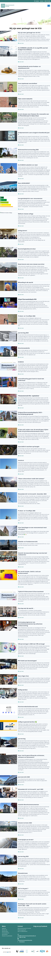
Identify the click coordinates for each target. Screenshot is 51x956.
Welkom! (4, 928)
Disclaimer (22, 942)
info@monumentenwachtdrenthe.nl (27, 936)
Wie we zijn (4, 930)
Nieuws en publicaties (7, 936)
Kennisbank (5, 934)
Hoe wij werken (5, 933)
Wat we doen (5, 931)
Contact (42, 1)
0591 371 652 (47, 1)
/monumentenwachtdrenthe (25, 940)
